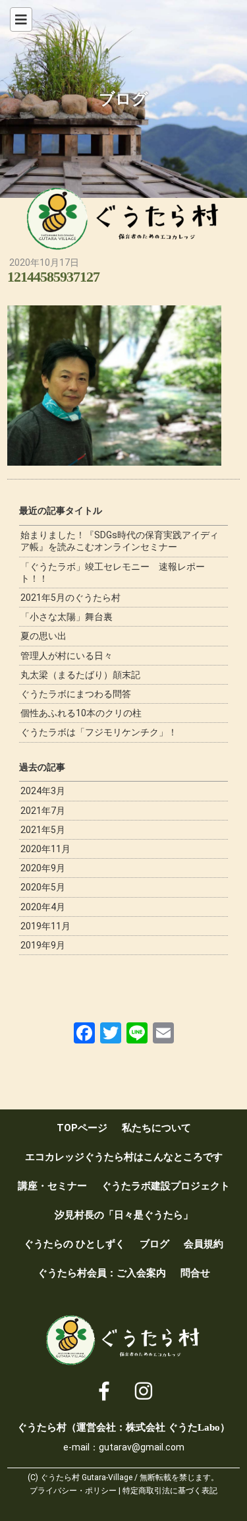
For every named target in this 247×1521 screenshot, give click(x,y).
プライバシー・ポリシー (73, 1490)
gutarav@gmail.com (141, 1447)
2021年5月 (42, 829)
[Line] (137, 1032)
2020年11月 (45, 849)
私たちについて (156, 1128)
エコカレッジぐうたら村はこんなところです (124, 1157)
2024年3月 (42, 791)
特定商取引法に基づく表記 (170, 1490)
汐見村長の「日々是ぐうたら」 (124, 1215)
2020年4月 (42, 907)
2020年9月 (42, 868)
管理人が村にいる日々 (66, 655)
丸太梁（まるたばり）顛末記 (80, 674)
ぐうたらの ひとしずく (74, 1244)
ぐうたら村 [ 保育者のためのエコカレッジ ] (124, 219)
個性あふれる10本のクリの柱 (81, 713)
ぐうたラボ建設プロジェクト (165, 1186)
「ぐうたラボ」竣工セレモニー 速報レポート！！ (112, 572)
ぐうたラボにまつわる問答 (75, 694)
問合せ (195, 1273)
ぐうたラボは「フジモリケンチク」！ (98, 732)
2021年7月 (42, 810)
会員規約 (203, 1244)
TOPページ (82, 1128)
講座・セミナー (52, 1186)
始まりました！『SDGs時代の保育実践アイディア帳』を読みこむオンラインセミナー (119, 541)
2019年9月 (42, 945)
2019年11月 (45, 926)
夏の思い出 (43, 636)
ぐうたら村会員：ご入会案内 (102, 1273)
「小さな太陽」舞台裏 (66, 616)
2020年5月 (42, 887)
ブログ (154, 1244)
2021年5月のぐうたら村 (70, 597)
